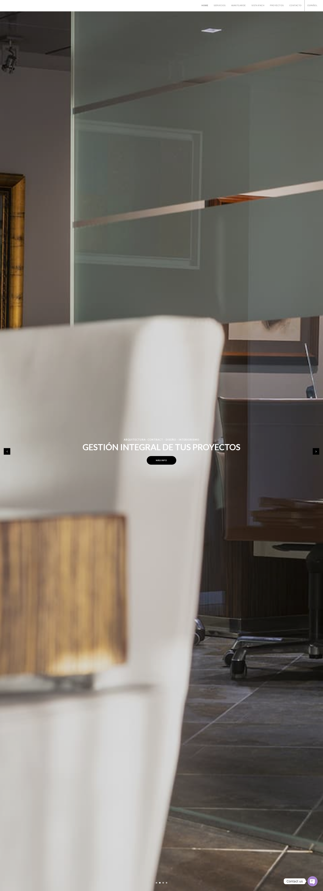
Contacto (295, 5)
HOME (205, 5)
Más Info (161, 460)
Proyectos (277, 5)
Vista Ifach (257, 5)
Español (312, 5)
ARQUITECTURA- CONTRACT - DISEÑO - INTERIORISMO (161, 439)
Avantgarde (238, 5)
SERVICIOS (220, 5)
